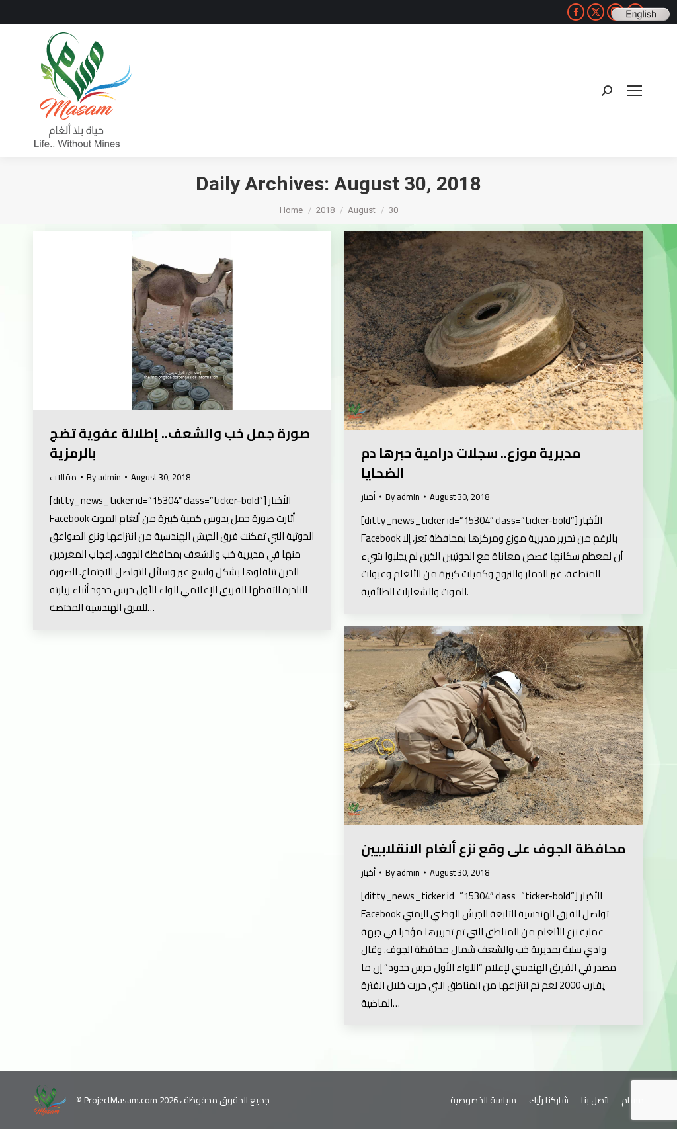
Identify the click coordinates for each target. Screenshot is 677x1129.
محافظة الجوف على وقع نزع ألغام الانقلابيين (493, 848)
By (104, 477)
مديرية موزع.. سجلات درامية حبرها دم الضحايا (470, 462)
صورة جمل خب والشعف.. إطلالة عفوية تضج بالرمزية (180, 443)
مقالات (63, 477)
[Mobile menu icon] (634, 90)
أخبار (368, 497)
